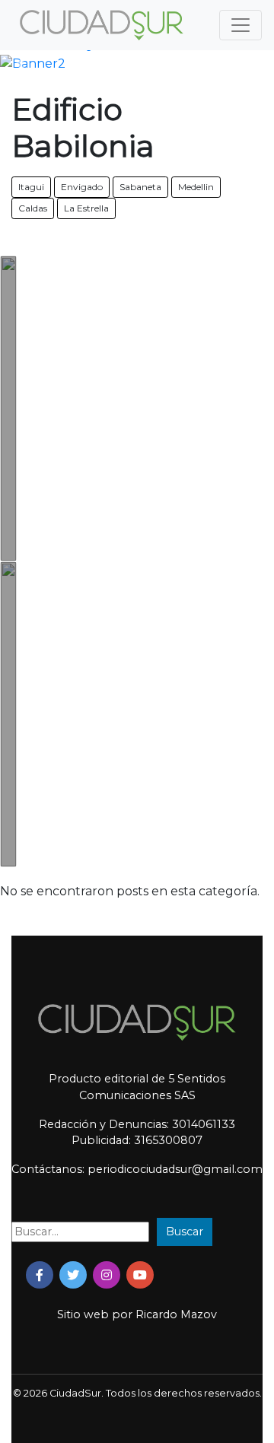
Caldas (32, 208)
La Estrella (86, 208)
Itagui (31, 186)
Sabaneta (140, 186)
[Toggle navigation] (240, 25)
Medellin (196, 186)
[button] (20, 64)
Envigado (82, 186)
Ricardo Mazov (176, 1314)
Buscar (184, 1231)
